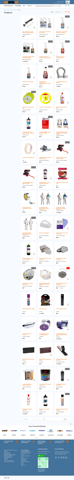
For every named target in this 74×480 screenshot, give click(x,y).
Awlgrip (14, 435)
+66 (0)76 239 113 (41, 471)
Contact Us (29, 5)
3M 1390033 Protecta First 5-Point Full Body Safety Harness (62, 133)
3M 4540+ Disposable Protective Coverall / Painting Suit (61, 208)
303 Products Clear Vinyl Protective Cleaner (61, 32)
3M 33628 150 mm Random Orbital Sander (27, 183)
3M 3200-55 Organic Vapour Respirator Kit (45, 158)
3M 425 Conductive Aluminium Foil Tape (26, 208)
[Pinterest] (61, 457)
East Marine (60, 435)
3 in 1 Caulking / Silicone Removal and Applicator (28, 32)
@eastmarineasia (44, 453)
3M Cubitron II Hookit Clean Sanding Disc (44, 334)
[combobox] (48, 6)
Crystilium (32, 435)
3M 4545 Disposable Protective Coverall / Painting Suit (27, 233)
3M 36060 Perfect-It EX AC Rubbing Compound (44, 183)
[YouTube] (66, 457)
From (42, 36)
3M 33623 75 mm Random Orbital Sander (61, 158)
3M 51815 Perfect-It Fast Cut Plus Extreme (27, 259)
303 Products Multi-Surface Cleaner (60, 57)
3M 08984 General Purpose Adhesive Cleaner (45, 133)
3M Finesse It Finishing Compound (61, 385)
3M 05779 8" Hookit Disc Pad (45, 107)
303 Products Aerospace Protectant (44, 32)
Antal (4, 435)
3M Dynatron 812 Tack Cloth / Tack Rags (27, 385)
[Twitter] (56, 457)
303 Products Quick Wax (27, 81)
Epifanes (69, 435)
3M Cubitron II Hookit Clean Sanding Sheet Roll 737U (61, 334)
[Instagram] (64, 457)
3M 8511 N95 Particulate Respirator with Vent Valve (44, 284)
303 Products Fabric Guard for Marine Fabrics (28, 57)
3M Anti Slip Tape (43, 308)
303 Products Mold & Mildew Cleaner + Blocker (45, 57)
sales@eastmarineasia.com (59, 2)
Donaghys (41, 435)
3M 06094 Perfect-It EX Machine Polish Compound (28, 133)
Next (65, 419)
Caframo (23, 435)
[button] (71, 424)
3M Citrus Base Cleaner (61, 308)
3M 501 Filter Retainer (44, 232)
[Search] (59, 6)
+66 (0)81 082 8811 (60, 1)
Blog (24, 5)
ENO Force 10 (51, 435)
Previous (26, 419)
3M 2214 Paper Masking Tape (28, 157)
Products (8, 12)
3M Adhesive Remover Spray (28, 308)
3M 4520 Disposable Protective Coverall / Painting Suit (44, 208)
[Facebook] (58, 457)
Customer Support (43, 449)
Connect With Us (59, 449)
